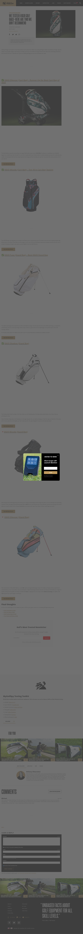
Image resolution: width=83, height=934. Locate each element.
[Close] (58, 455)
